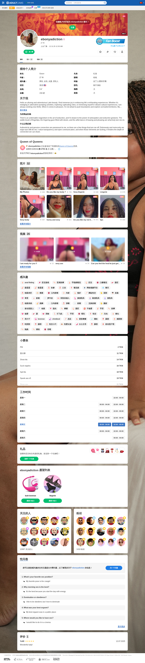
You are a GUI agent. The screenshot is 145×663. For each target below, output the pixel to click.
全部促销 (28, 8)
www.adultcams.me (22, 655)
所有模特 (4, 8)
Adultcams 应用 (48, 8)
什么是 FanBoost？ (118, 46)
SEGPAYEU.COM (56, 655)
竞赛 (35, 8)
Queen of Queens (66, 146)
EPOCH (47, 655)
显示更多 (23, 110)
